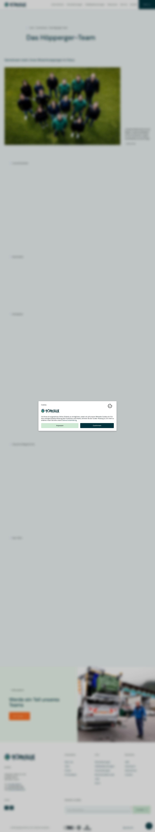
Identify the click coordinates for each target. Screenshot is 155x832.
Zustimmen (97, 425)
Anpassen (60, 425)
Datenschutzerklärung (69, 420)
